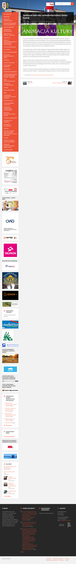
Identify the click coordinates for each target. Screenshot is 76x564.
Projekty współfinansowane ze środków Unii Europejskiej (10, 42)
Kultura (37, 75)
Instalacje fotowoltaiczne (8, 84)
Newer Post (29, 81)
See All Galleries (7, 496)
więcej (22, 552)
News (28, 21)
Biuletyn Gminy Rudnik (10, 52)
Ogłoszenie (30, 83)
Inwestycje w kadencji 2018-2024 (9, 34)
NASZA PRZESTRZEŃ (9, 90)
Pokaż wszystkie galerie (9, 436)
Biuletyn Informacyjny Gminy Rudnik (9, 114)
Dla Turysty (7, 49)
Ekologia (6, 60)
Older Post (64, 81)
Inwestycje (7, 37)
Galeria (6, 87)
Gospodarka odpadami (7, 65)
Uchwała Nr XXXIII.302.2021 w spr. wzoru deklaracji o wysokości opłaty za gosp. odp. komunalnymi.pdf (29, 524)
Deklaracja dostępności (7, 125)
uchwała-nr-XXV (8, 422)
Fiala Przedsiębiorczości (9, 80)
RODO (5, 92)
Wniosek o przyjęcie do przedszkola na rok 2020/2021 (10, 410)
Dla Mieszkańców (9, 27)
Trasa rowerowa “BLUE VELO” (9, 103)
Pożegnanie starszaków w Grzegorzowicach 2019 (12, 485)
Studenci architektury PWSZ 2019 (12, 478)
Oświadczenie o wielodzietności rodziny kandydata (10, 415)
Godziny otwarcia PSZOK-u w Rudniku (9, 141)
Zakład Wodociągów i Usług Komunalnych (10, 23)
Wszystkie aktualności (48, 75)
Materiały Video (8, 100)
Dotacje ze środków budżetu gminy (9, 56)
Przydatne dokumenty (10, 71)
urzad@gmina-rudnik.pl (65, 520)
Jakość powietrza (9, 62)
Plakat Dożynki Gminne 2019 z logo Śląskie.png (10, 467)
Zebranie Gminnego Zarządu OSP (59, 83)
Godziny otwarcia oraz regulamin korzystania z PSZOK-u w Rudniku (10, 133)
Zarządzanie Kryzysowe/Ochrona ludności (10, 97)
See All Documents (8, 425)
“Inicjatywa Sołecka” (10, 47)
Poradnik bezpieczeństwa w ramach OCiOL (9, 146)
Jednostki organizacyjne (8, 19)
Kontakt (6, 128)
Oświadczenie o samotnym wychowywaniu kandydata (11, 404)
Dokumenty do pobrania (8, 121)
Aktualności (33, 75)
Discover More (8, 150)
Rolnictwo (7, 69)
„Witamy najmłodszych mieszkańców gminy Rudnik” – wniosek (10, 76)
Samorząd (7, 16)
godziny (6, 138)
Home (24, 21)
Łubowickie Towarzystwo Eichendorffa (8, 108)
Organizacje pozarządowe (8, 30)
